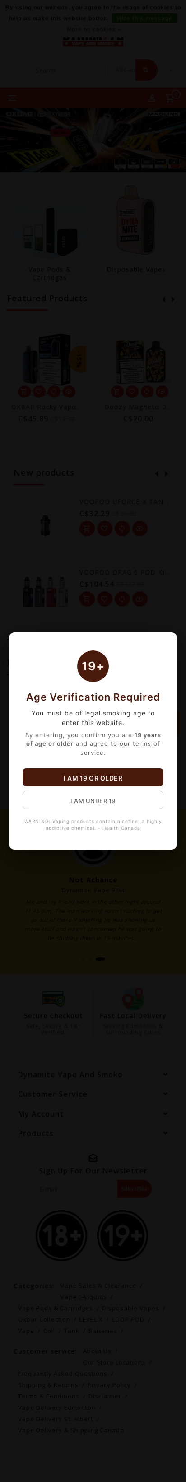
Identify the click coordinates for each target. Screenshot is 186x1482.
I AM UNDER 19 (93, 800)
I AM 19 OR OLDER (93, 778)
